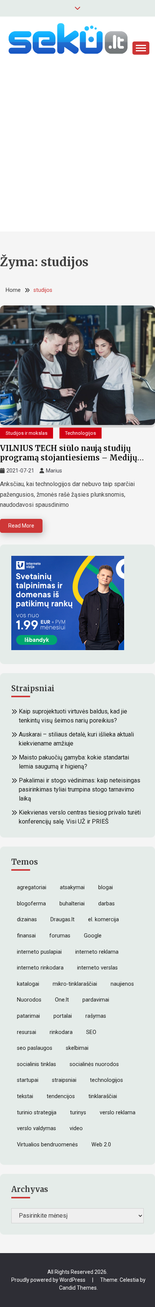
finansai (26, 936)
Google (93, 936)
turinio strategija (36, 1112)
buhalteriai (72, 903)
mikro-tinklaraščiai (75, 984)
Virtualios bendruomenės (47, 1144)
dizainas (27, 919)
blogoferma (31, 903)
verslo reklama (117, 1112)
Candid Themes (78, 1288)
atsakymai (72, 887)
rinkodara (61, 1032)
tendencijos (61, 1096)
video (76, 1128)
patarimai (28, 1016)
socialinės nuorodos (94, 1064)
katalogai (28, 984)
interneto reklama (97, 952)
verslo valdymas (36, 1128)
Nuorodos (29, 1000)
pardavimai (95, 1000)
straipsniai (64, 1080)
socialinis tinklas (36, 1064)
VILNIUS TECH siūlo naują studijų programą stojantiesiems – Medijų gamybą (68, 457)
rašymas (95, 1016)
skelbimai (77, 1048)
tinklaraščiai (102, 1096)
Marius (54, 471)
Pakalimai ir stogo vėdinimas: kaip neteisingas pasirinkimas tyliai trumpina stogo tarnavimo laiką (79, 789)
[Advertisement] (77, 154)
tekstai (25, 1096)
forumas (59, 936)
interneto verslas (97, 968)
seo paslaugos (34, 1048)
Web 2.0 (101, 1144)
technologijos (106, 1080)
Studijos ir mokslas (26, 433)
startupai (27, 1080)
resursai (26, 1032)
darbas (106, 903)
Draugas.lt (62, 919)
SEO (91, 1032)
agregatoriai (31, 887)
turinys (78, 1112)
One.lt (62, 1000)
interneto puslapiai (39, 952)
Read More (21, 526)
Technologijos (80, 433)
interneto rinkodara (40, 968)
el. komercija (103, 919)
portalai (62, 1016)
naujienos (122, 984)
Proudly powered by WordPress (49, 1280)
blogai (105, 887)
